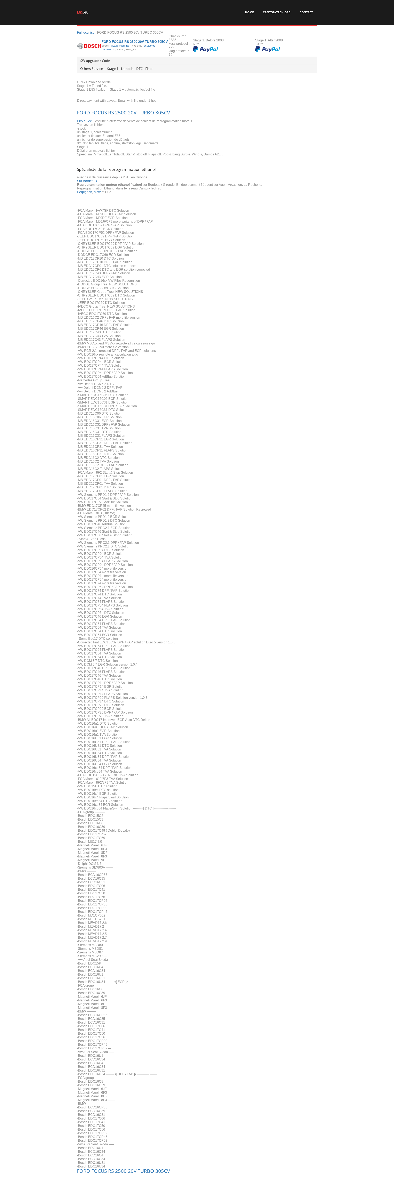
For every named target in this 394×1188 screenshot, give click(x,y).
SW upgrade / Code (95, 60)
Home (249, 12)
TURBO (146, 112)
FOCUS (99, 112)
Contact (306, 12)
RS (111, 112)
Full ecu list (85, 32)
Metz (97, 192)
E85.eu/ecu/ (85, 121)
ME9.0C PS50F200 (120, 46)
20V (132, 112)
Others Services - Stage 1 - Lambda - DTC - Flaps (116, 68)
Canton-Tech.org (277, 12)
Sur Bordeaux (87, 181)
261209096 (149, 46)
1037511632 (108, 49)
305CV (162, 112)
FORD (83, 112)
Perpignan (84, 192)
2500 (121, 112)
